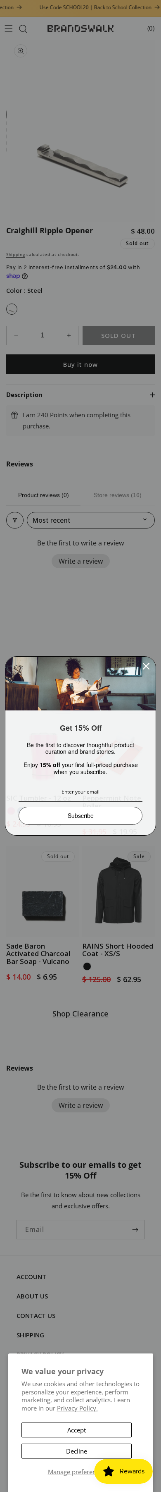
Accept (76, 1430)
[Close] (146, 666)
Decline (76, 1451)
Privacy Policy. (77, 1408)
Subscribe (81, 815)
